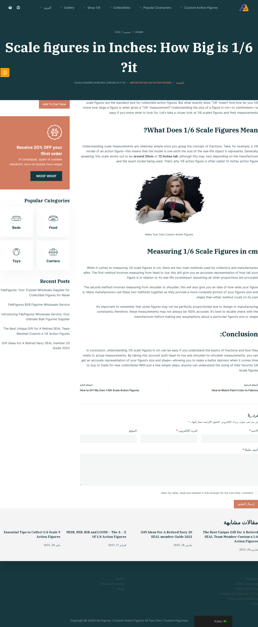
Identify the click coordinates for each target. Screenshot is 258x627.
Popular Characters (157, 7)
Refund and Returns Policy (239, 593)
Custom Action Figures (201, 7)
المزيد (47, 7)
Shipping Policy (247, 589)
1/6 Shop (93, 7)
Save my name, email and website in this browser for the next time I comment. (206, 492)
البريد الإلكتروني (186, 430)
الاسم (253, 430)
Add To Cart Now (54, 104)
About (120, 579)
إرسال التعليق (246, 504)
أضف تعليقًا (250, 450)
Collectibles (121, 7)
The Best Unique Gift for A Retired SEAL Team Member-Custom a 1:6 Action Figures (230, 536)
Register (252, 579)
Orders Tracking (246, 584)
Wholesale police (112, 584)
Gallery (69, 7)
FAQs (254, 603)
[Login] (18, 7)
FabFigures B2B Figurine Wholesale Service (39, 305)
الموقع (133, 430)
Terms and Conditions (242, 599)
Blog (121, 589)
